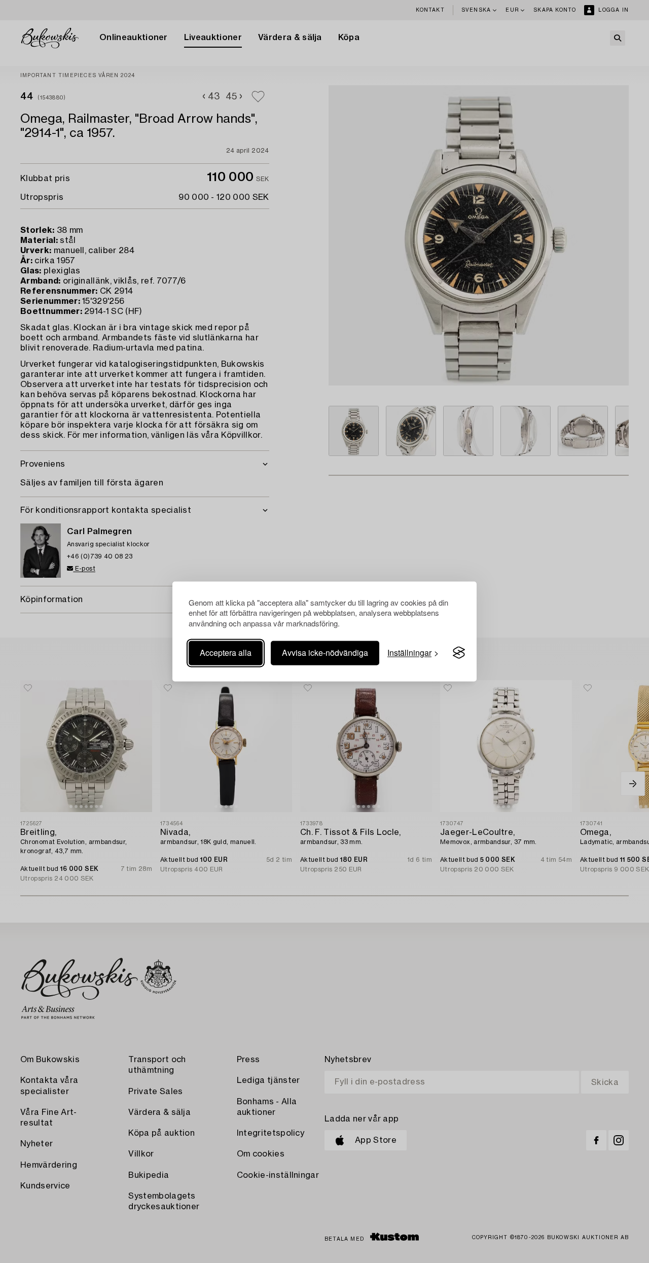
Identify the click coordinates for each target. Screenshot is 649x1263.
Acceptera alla (225, 652)
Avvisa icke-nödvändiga (325, 652)
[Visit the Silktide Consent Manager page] (459, 653)
